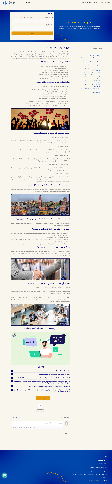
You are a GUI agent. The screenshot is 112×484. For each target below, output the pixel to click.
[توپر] (13, 428)
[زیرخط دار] (18, 428)
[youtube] (104, 477)
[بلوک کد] (28, 428)
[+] (34, 427)
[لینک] (30, 428)
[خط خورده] (20, 428)
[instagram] (106, 477)
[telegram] (95, 477)
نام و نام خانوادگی (46, 18)
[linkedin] (101, 477)
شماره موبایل (26, 18)
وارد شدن (14, 418)
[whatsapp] (98, 477)
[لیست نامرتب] (24, 428)
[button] (40, 370)
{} (32, 427)
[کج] (15, 428)
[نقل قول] (26, 428)
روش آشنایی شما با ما (45, 25)
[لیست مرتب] (22, 428)
